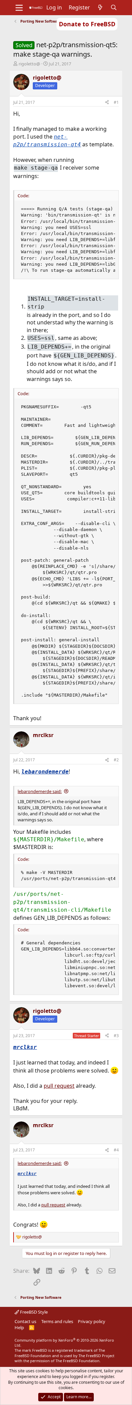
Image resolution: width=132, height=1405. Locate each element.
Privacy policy (91, 1321)
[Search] (114, 7)
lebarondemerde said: (40, 791)
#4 (116, 1150)
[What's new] (100, 7)
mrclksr (25, 1047)
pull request (59, 1085)
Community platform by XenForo (64, 1343)
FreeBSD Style (33, 1312)
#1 (116, 102)
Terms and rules (57, 1321)
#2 (116, 760)
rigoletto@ (29, 64)
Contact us (25, 1321)
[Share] (107, 103)
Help (19, 1327)
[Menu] (19, 7)
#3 (116, 1035)
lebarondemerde (45, 771)
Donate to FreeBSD (87, 24)
